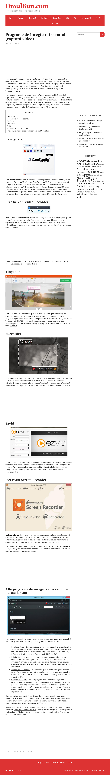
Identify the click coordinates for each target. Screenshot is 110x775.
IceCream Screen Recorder (17, 128)
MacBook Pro (94, 175)
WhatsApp (81, 189)
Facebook (81, 169)
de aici (64, 194)
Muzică (80, 178)
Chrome (92, 166)
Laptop (81, 174)
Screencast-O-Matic (19, 680)
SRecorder (11, 123)
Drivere (98, 167)
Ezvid (9, 126)
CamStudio (11, 116)
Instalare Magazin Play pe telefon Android (89, 127)
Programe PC (85, 18)
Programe (18, 43)
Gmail (92, 169)
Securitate (57, 18)
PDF (90, 178)
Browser (85, 166)
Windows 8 (90, 192)
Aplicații (55, 23)
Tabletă (81, 186)
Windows (29, 751)
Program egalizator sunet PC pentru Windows (91, 133)
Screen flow (37, 696)
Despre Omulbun (43, 762)
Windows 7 (29, 182)
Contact (70, 762)
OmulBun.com (26, 6)
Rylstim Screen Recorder (21, 657)
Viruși (97, 187)
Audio (79, 166)
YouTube (80, 197)
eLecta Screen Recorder (20, 670)
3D (78, 161)
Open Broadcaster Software (25, 710)
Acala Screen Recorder (39, 707)
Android (21, 18)
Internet (32, 18)
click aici (13, 326)
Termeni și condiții (58, 762)
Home (11, 18)
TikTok (88, 187)
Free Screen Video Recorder (18, 119)
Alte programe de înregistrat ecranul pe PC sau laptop (29, 131)
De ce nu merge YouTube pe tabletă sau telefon (90, 122)
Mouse (100, 175)
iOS (67, 18)
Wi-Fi (88, 189)
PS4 (96, 181)
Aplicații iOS (92, 163)
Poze (94, 177)
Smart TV (94, 184)
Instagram (81, 172)
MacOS (99, 18)
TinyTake (10, 121)
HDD (96, 169)
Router (99, 181)
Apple (101, 164)
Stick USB (101, 184)
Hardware (45, 18)
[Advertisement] (38, 63)
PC (75, 18)
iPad (88, 171)
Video (23, 751)
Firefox (88, 169)
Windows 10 (19, 182)
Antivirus (92, 161)
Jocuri (102, 172)
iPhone (95, 171)
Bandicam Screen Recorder (22, 647)
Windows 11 (42, 182)
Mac (88, 174)
